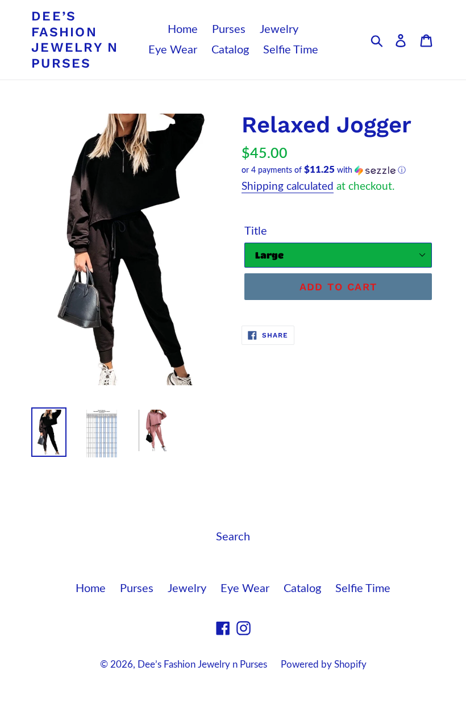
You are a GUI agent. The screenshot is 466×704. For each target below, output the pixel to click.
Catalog (230, 50)
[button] (338, 170)
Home (183, 29)
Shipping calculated (288, 186)
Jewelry (279, 29)
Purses (229, 29)
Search (233, 537)
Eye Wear (172, 50)
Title (255, 231)
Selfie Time (290, 50)
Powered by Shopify (324, 664)
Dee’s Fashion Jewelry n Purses (75, 40)
